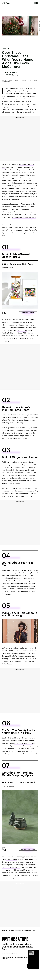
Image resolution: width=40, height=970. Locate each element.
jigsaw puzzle (22, 330)
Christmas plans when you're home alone (17, 104)
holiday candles (11, 859)
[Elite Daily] (6, 3)
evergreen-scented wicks (11, 867)
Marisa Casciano (10, 72)
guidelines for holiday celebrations (14, 183)
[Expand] (30, 952)
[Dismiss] (36, 952)
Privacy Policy (5, 958)
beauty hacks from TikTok (23, 743)
